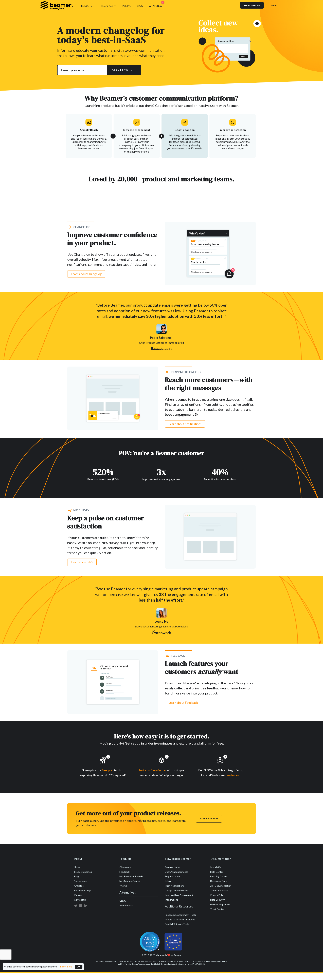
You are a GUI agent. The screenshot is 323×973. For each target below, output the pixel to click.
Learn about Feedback (183, 702)
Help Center (216, 871)
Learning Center (218, 876)
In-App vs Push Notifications (180, 919)
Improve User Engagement (179, 895)
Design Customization (176, 890)
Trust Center (217, 909)
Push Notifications (174, 885)
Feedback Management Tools (180, 914)
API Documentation (220, 885)
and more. (233, 775)
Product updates (83, 871)
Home (77, 867)
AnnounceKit (126, 905)
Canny (122, 900)
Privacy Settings (82, 890)
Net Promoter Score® (131, 876)
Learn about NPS (82, 562)
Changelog (125, 867)
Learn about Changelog (86, 274)
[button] (87, 5)
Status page (80, 881)
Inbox (168, 881)
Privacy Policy (217, 895)
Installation (216, 867)
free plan (108, 770)
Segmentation (172, 876)
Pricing (123, 885)
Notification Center (129, 881)
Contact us (80, 899)
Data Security (217, 899)
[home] (56, 5)
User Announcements (176, 871)
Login (274, 5)
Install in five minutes (153, 770)
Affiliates (79, 885)
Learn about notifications (185, 424)
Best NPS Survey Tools (177, 924)
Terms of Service (219, 890)
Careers (78, 895)
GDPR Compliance (220, 904)
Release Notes (172, 867)
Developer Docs (218, 881)
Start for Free (209, 818)
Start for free (252, 5)
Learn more (66, 966)
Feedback (124, 871)
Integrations (171, 899)
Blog (76, 876)
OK (78, 966)
